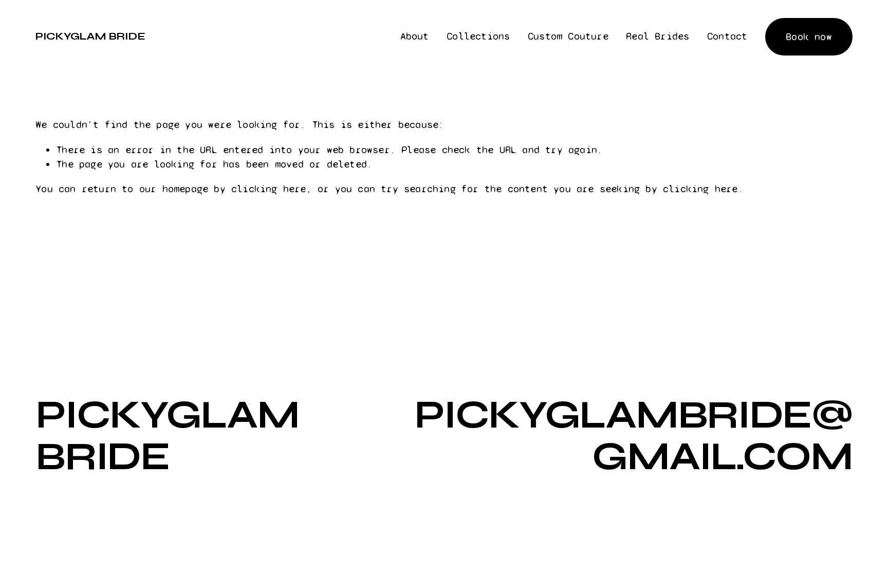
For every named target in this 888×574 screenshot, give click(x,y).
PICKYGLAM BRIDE (90, 36)
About (414, 36)
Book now (809, 36)
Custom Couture (568, 36)
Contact (727, 36)
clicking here (268, 188)
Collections (478, 36)
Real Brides (657, 36)
